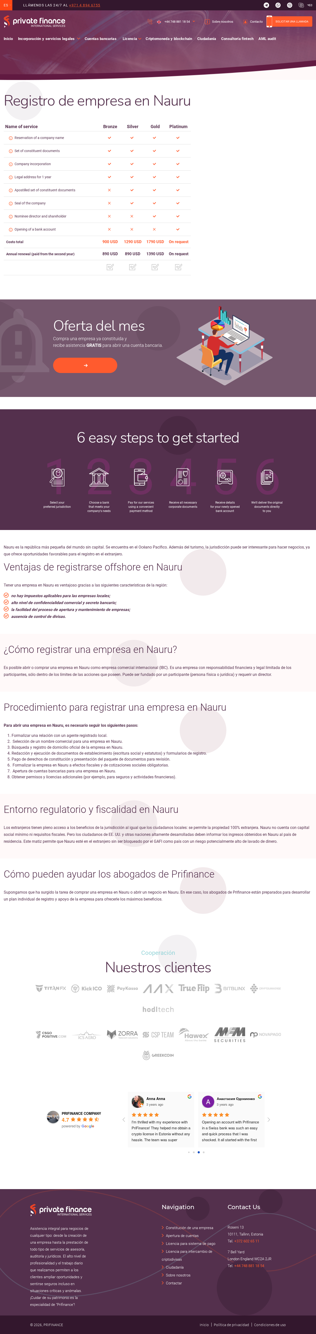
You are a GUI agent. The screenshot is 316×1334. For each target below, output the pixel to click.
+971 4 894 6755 (84, 5)
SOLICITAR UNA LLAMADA (292, 21)
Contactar (174, 1283)
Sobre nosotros (222, 21)
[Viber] (289, 5)
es (6, 5)
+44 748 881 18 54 (177, 21)
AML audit (267, 39)
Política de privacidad (231, 1325)
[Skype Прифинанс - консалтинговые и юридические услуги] (301, 5)
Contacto (256, 21)
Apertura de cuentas (182, 1236)
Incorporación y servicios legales (46, 39)
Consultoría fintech (237, 39)
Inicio (8, 39)
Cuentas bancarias (101, 39)
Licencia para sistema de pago (190, 1243)
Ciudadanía (206, 39)
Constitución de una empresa (189, 1228)
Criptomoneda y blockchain (169, 39)
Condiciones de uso (270, 1324)
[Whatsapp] (278, 5)
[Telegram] (266, 5)
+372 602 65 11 (246, 1241)
